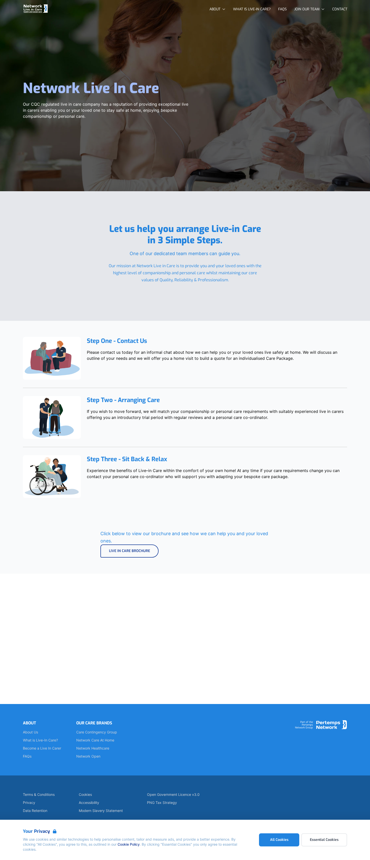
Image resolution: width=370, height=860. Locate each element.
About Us (30, 732)
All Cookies (279, 839)
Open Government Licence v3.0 (173, 794)
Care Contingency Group (96, 732)
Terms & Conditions (39, 794)
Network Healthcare (92, 748)
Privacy (29, 802)
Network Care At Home (95, 740)
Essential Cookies (324, 839)
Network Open (88, 756)
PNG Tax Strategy (162, 802)
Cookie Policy (129, 844)
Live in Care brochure (129, 551)
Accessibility (89, 802)
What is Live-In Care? (40, 740)
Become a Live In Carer (42, 748)
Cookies (85, 794)
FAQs (27, 756)
